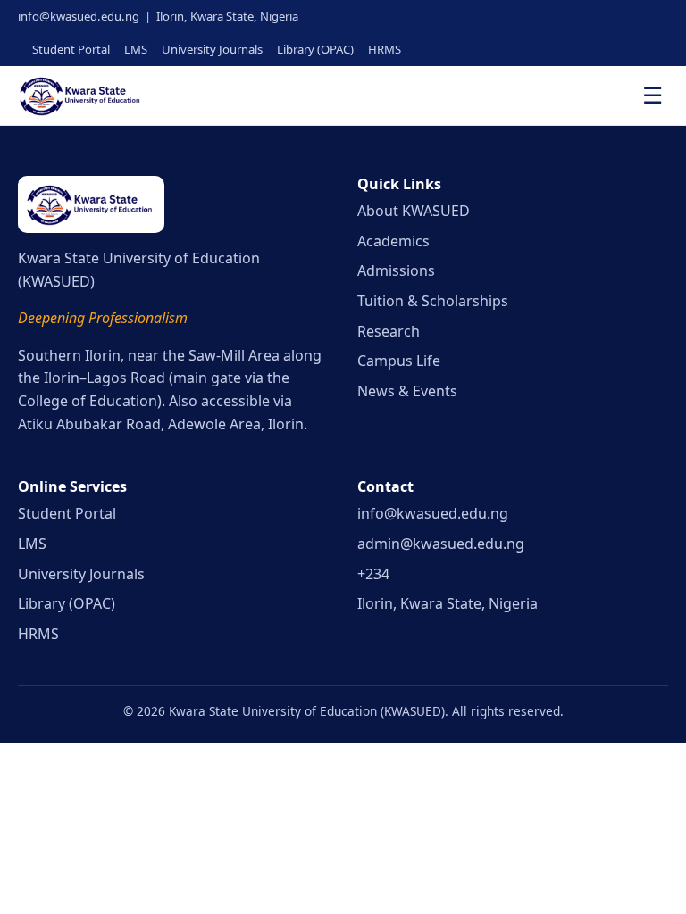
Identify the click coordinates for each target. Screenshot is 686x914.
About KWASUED (413, 210)
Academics (393, 241)
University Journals (212, 49)
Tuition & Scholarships (432, 301)
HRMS (384, 49)
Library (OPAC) (315, 49)
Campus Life (398, 360)
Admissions (396, 270)
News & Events (407, 391)
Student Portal (71, 49)
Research (388, 331)
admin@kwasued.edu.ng (440, 543)
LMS (135, 49)
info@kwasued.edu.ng (432, 513)
